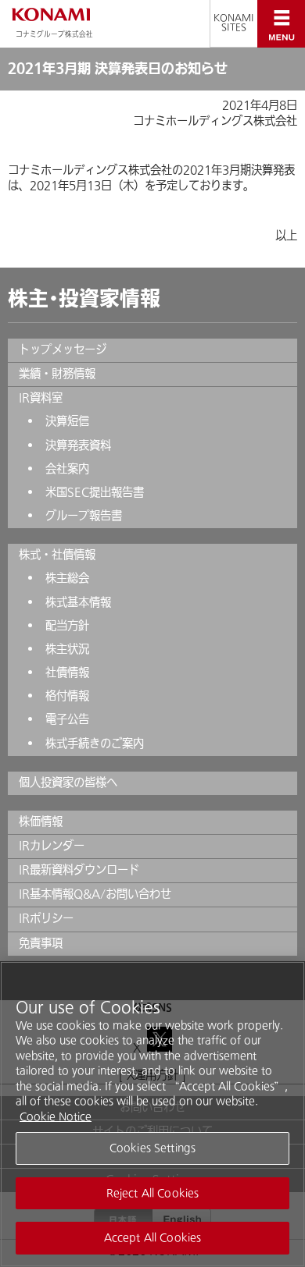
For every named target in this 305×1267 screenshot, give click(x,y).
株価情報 (41, 822)
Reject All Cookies (152, 1193)
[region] (152, 1114)
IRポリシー (46, 918)
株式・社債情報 (57, 555)
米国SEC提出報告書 (94, 492)
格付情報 (67, 696)
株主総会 (67, 578)
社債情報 (67, 673)
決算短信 (67, 421)
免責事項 (41, 943)
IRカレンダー (51, 846)
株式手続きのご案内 (94, 744)
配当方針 (67, 626)
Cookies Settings (152, 1148)
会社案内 (67, 469)
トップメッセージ (62, 350)
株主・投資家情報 (84, 299)
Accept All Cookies (152, 1237)
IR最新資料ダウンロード (79, 870)
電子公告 (67, 720)
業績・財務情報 (57, 374)
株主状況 (67, 649)
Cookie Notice (56, 1116)
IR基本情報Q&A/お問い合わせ (95, 894)
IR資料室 (41, 398)
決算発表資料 (78, 446)
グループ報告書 (83, 516)
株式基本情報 (78, 602)
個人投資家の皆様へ (68, 783)
